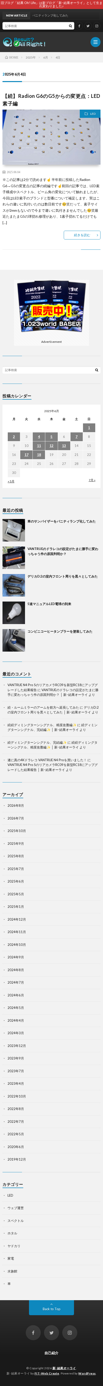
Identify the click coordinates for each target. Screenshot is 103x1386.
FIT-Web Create (46, 1373)
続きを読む (82, 235)
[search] (70, 26)
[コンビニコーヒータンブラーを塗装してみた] (13, 640)
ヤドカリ (14, 1246)
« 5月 (11, 481)
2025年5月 (16, 894)
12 (52, 446)
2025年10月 (17, 831)
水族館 (12, 1271)
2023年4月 (16, 1083)
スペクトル (16, 1221)
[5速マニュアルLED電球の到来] (13, 613)
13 (64, 446)
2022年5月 (16, 1134)
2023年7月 (16, 1071)
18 (39, 455)
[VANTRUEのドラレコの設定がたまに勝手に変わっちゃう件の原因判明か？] (13, 557)
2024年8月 (16, 970)
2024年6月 (16, 995)
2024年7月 (16, 982)
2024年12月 (17, 919)
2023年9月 (16, 1058)
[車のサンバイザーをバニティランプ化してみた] (13, 530)
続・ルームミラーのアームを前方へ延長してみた (43, 707)
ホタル (12, 1233)
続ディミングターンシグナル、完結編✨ (37, 742)
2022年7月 (16, 1122)
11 (39, 446)
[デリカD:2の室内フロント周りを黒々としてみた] (13, 585)
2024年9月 (16, 957)
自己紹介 (51, 1353)
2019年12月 (17, 1159)
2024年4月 (16, 1020)
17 (26, 455)
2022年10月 (17, 1096)
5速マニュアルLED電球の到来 (49, 604)
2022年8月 (16, 1109)
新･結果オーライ (64, 1368)
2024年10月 (17, 945)
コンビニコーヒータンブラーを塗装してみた (60, 631)
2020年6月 (16, 1147)
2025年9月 (16, 844)
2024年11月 (17, 932)
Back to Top (51, 1309)
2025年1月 (16, 907)
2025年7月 (16, 869)
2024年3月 (16, 1033)
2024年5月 (16, 1008)
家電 (11, 1258)
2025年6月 (16, 881)
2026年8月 (16, 805)
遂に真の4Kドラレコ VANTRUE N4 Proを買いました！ (47, 760)
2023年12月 (17, 1046)
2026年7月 (16, 818)
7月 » (92, 480)
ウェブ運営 (16, 1208)
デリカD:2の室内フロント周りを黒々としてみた (63, 576)
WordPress (87, 1373)
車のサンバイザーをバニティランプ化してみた (62, 521)
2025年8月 (16, 856)
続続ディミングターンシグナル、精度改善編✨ (42, 725)
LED (93, 114)
